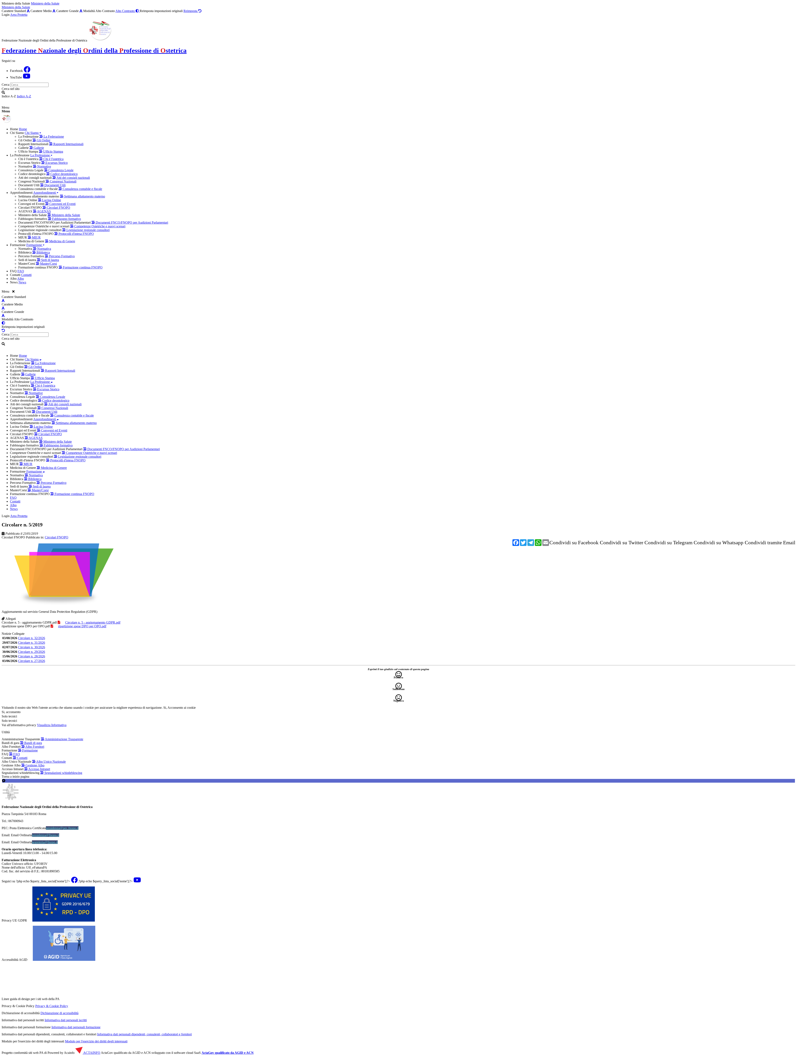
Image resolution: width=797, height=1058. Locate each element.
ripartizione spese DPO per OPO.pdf (26, 626)
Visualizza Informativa (51, 725)
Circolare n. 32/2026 (31, 638)
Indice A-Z (24, 96)
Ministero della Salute (45, 3)
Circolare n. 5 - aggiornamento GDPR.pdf (29, 622)
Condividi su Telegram (668, 542)
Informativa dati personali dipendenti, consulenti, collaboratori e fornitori (144, 1034)
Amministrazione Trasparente (63, 739)
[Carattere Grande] (80, 11)
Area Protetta (18, 14)
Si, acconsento (11, 712)
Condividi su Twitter (621, 542)
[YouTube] (26, 77)
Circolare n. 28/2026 (31, 656)
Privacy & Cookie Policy (51, 1006)
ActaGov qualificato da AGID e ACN (228, 1052)
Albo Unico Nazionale (50, 761)
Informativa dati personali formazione (75, 1027)
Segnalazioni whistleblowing (63, 773)
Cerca (5, 84)
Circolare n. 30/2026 (31, 647)
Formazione (29, 750)
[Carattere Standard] (28, 11)
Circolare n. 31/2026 (31, 642)
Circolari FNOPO (13, 537)
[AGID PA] (96, 999)
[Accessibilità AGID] (64, 959)
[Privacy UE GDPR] (63, 920)
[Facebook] (27, 70)
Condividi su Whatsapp (718, 542)
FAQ (16, 754)
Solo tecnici (9, 720)
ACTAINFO (91, 1052)
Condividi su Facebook (574, 542)
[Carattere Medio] (54, 11)
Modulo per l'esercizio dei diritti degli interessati (96, 1041)
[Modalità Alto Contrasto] (3, 323)
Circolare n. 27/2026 (31, 661)
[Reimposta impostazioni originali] (3, 330)
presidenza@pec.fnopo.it (62, 828)
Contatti (21, 758)
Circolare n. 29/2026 (31, 651)
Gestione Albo (34, 765)
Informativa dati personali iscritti (66, 1020)
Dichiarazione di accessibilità (59, 1013)
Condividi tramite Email (770, 542)
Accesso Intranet (39, 769)
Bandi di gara (32, 743)
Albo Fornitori (34, 746)
